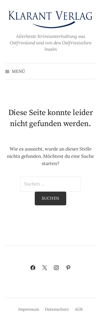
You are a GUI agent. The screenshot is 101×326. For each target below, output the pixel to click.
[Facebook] (33, 268)
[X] (45, 268)
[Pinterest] (68, 268)
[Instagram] (56, 268)
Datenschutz (57, 309)
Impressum (28, 309)
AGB (79, 309)
